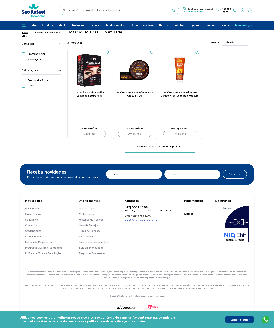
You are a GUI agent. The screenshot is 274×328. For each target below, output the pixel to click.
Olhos (31, 85)
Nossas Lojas (226, 10)
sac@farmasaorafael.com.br (141, 220)
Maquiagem (34, 59)
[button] (197, 10)
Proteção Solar (36, 54)
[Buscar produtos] (174, 10)
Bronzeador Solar (38, 80)
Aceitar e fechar (240, 319)
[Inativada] (235, 224)
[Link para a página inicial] (25, 32)
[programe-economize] (93, 257)
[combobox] (119, 10)
